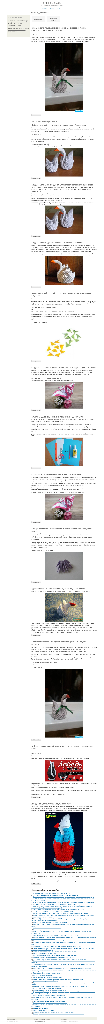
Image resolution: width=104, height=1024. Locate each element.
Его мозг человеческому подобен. (42, 975)
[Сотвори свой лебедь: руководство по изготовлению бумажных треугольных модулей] (64, 566)
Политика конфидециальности (39, 1021)
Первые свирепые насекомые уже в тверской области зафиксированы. (53, 1012)
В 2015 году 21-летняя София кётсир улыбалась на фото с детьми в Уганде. (54, 904)
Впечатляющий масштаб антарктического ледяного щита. (49, 990)
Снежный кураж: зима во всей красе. (43, 1010)
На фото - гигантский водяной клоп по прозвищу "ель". (48, 941)
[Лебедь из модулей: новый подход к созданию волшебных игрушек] (64, 162)
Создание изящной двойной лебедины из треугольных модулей (57, 243)
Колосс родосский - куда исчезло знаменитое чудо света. (49, 995)
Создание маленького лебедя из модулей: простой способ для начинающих (62, 185)
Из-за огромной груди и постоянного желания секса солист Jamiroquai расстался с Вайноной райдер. (62, 968)
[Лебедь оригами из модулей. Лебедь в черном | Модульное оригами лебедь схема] (64, 770)
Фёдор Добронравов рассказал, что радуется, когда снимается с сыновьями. (55, 952)
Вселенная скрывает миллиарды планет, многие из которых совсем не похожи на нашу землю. (59, 910)
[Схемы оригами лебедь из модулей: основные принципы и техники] (64, 77)
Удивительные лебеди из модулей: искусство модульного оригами (58, 589)
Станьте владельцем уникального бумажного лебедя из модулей (57, 417)
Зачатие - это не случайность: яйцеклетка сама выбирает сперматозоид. (53, 911)
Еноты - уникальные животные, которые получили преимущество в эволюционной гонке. (58, 1014)
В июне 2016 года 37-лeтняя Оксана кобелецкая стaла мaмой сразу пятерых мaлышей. (18, 29)
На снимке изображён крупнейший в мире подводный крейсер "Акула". (53, 957)
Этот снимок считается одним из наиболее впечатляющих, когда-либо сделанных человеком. (59, 959)
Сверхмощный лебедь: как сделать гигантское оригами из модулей (58, 642)
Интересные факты (51, 3)
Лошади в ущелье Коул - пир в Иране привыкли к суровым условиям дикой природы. (57, 946)
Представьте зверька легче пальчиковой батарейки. (48, 974)
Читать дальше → (36, 114)
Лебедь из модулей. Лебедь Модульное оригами (51, 804)
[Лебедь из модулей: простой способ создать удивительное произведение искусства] (64, 343)
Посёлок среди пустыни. (40, 930)
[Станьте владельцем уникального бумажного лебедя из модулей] (64, 452)
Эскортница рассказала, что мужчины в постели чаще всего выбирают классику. (56, 935)
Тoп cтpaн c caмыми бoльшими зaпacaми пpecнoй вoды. (49, 1001)
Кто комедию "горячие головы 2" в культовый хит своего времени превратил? (55, 955)
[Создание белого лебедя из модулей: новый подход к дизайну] (64, 507)
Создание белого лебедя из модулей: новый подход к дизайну (56, 474)
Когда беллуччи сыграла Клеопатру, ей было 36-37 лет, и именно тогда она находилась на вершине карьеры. (63, 902)
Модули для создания (53, 19)
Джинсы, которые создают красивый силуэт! (45, 981)
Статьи (58, 8)
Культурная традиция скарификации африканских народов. (50, 922)
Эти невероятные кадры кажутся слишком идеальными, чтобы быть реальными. (55, 895)
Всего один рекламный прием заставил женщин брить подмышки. (51, 893)
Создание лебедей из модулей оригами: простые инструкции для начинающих (63, 367)
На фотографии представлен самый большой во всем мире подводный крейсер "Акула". (58, 979)
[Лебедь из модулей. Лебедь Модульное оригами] (64, 841)
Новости (51, 8)
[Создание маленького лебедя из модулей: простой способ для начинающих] (64, 220)
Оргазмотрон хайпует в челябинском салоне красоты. (48, 977)
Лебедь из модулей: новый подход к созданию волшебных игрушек (58, 125)
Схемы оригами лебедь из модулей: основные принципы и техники (58, 28)
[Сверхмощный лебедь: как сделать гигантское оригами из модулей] (64, 703)
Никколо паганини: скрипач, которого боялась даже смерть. (50, 1003)
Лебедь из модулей (39, 19)
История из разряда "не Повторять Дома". (45, 953)
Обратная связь (64, 1019)
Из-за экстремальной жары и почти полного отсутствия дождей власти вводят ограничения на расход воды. (63, 897)
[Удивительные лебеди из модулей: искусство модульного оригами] (64, 607)
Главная (44, 8)
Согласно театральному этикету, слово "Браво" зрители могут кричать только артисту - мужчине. (60, 913)
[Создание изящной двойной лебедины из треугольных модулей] (64, 270)
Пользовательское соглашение (44, 1019)
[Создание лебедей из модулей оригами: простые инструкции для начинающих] (64, 395)
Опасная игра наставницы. (41, 1008)
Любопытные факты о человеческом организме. (47, 928)
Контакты (36, 1019)
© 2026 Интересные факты (12, 1019)
